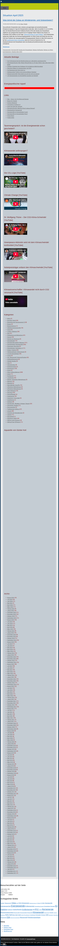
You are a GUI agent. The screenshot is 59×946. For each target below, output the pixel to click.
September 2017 (11, 793)
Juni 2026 (10, 601)
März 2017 (10, 804)
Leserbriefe (10, 377)
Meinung (9, 381)
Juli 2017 (9, 797)
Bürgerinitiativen (11, 326)
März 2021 (10, 718)
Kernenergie (10, 368)
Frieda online (10, 117)
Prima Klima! (10, 116)
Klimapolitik (29, 912)
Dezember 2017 (11, 788)
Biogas (9, 324)
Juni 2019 (10, 756)
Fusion (9, 355)
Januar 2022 (10, 699)
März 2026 (10, 607)
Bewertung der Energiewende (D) (16, 322)
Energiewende (18, 906)
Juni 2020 (10, 734)
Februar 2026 (10, 608)
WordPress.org (8, 931)
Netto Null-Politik (16, 915)
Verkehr (9, 414)
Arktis (8, 318)
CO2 (17, 903)
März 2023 (10, 673)
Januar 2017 (10, 808)
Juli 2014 (9, 854)
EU (56, 906)
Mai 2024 (9, 647)
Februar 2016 (10, 827)
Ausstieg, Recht (11, 320)
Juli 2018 (9, 777)
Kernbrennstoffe (11, 366)
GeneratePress (31, 939)
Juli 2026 (9, 599)
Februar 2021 (10, 719)
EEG (8, 333)
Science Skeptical (12, 103)
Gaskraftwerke (17, 909)
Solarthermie (10, 400)
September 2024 (11, 640)
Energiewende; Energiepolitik (11, 50)
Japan (40, 909)
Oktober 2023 (11, 660)
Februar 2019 (10, 764)
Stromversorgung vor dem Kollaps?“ (34, 34)
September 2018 (11, 773)
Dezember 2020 (11, 723)
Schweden (38, 915)
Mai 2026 (9, 603)
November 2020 (11, 725)
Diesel (9, 329)
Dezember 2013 (11, 865)
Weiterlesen (6, 47)
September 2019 (11, 751)
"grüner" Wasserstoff (6, 903)
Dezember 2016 (11, 810)
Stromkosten (51, 915)
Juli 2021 (9, 710)
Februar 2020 (10, 742)
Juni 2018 (10, 779)
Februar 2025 (10, 631)
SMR (47, 915)
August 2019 (10, 753)
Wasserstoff (24, 917)
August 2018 (10, 775)
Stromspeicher (11, 407)
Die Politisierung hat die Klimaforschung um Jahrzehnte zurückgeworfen (26, 61)
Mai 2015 (9, 840)
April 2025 (10, 627)
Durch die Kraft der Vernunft (14, 106)
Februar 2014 (10, 862)
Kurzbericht (10, 376)
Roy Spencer (27, 915)
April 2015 (10, 841)
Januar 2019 (10, 766)
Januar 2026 (10, 610)
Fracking (4, 909)
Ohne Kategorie (11, 390)
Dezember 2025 (11, 612)
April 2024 (10, 649)
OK (4, 944)
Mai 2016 (9, 823)
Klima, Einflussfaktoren (13, 372)
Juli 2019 (9, 755)
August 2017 (10, 795)
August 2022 (10, 686)
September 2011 (11, 873)
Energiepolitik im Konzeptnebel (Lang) (17, 112)
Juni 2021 (10, 712)
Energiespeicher (6, 906)
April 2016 (10, 825)
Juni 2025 (10, 623)
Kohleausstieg (46, 912)
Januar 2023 (10, 677)
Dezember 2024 (11, 634)
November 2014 (11, 849)
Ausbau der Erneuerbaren (25, 50)
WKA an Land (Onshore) (13, 420)
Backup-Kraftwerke (38, 50)
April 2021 (10, 716)
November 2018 (11, 769)
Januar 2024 (10, 655)
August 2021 (10, 708)
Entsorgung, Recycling (13, 346)
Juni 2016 (10, 821)
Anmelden (6, 925)
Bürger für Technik (12, 101)
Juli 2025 (9, 621)
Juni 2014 (10, 856)
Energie (9, 337)
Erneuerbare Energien (49, 906)
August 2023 (10, 664)
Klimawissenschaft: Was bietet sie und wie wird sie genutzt (23, 74)
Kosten (51, 912)
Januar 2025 (10, 633)
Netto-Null (8, 915)
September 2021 (11, 706)
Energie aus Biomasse (13, 339)
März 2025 (10, 629)
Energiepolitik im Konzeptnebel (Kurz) (17, 114)
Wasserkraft (10, 416)
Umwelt (9, 411)
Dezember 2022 (11, 679)
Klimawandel (38, 912)
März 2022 (10, 695)
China (14, 903)
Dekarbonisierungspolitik (14, 328)
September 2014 (11, 851)
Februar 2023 (10, 675)
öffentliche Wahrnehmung (14, 387)
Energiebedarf (11, 341)
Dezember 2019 (11, 745)
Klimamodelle (17, 912)
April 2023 (10, 671)
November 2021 (11, 703)
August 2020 (10, 730)
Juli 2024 (9, 644)
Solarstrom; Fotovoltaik (13, 398)
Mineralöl (9, 383)
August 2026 (10, 597)
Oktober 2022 (11, 682)
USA (8, 917)
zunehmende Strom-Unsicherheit (16, 40)
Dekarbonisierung (33, 903)
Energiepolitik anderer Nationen (15, 342)
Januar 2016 (10, 828)
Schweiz (43, 915)
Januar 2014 (10, 864)
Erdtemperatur (29, 906)
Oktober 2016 (11, 814)
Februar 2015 (10, 845)
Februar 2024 (10, 653)
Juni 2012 (10, 869)
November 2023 (11, 658)
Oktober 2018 (11, 771)
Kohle (8, 374)
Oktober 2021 (11, 705)
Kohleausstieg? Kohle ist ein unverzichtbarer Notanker (21, 72)
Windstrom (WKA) (12, 418)
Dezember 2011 (11, 871)
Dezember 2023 (11, 657)
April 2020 (10, 738)
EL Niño (43, 903)
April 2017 (10, 803)
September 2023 (11, 662)
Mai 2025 (9, 625)
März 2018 (10, 784)
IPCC (37, 909)
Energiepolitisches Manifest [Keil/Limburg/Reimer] (21, 108)
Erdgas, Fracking (11, 350)
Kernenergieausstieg (7, 912)
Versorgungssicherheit (15, 917)
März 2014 (10, 860)
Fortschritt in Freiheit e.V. (13, 104)
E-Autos (38, 903)
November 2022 (11, 681)
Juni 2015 (10, 838)
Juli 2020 (9, 732)
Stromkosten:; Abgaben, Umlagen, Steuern (18, 403)
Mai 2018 (9, 780)
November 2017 (11, 790)
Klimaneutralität (23, 912)
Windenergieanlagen (34, 917)
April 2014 (10, 858)
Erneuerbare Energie (39, 906)
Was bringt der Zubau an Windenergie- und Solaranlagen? (28, 20)
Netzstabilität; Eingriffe (13, 385)
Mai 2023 (9, 669)
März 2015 (10, 843)
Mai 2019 (9, 758)
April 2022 (10, 694)
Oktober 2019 (11, 749)
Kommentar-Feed (8, 929)
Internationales (11, 365)
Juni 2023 (10, 668)
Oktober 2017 (11, 791)
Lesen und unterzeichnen (13, 88)
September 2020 (11, 729)
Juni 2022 (10, 690)
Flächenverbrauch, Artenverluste (15, 352)
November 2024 (11, 636)
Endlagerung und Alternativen (15, 335)
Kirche (9, 370)
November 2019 (11, 747)
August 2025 (10, 620)
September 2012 (11, 867)
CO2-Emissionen (23, 903)
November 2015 (11, 832)
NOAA (22, 915)
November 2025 (11, 614)
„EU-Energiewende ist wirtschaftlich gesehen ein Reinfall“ (22, 75)
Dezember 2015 (11, 830)
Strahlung (9, 402)
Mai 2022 (9, 692)
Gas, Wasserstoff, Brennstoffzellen (16, 357)
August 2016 (10, 817)
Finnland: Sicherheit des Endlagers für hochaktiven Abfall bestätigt (25, 66)
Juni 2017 (10, 799)
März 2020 (10, 740)
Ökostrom (10, 392)
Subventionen (55, 915)
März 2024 (10, 651)
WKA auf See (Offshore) (13, 422)
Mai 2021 (9, 714)
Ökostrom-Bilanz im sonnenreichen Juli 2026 (19, 68)
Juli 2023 (9, 666)
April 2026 (10, 605)
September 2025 (11, 618)
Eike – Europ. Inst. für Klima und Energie (18, 99)
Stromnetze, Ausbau (12, 405)
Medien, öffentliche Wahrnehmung (16, 379)
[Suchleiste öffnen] (3, 4)
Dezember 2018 (11, 767)
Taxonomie (3, 917)
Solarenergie (10, 396)
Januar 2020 (10, 743)
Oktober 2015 (11, 834)
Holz (8, 363)
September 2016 (11, 816)
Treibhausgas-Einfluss (13, 409)
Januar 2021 (10, 721)
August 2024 (10, 642)
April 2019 (10, 760)
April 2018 (10, 782)
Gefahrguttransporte (12, 359)
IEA (33, 909)
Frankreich (10, 909)
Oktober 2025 (11, 616)
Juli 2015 (9, 836)
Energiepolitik (48, 903)
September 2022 (11, 684)
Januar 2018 (10, 786)
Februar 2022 (10, 697)
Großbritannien (27, 909)
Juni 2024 (10, 645)
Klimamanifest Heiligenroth (14, 110)
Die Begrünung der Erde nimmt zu (16, 70)
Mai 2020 (9, 736)
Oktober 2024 (11, 638)
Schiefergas (32, 915)
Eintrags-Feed (7, 927)
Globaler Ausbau (11, 361)
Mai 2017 (9, 801)
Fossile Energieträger (13, 353)
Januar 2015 (10, 847)
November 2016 (11, 812)
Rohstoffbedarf (11, 394)
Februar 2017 (10, 806)
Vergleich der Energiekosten (14, 413)
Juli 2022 (9, 688)
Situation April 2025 (17, 52)
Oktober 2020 (11, 727)
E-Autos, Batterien (12, 331)
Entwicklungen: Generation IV (15, 348)
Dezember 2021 (11, 701)
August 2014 (10, 852)
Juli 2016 (9, 819)
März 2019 (10, 762)
